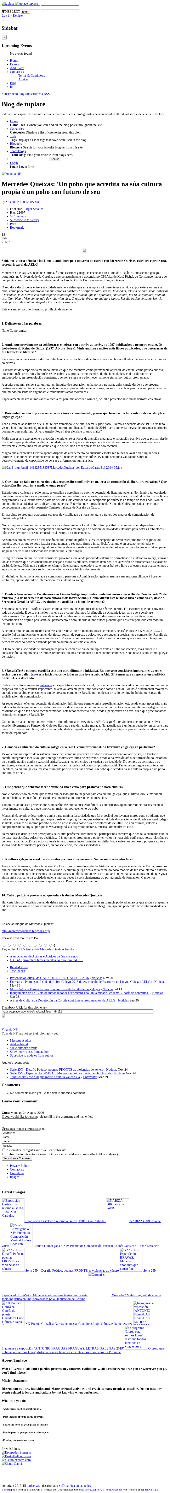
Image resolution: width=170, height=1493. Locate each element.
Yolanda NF (14, 201)
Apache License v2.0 (92, 1489)
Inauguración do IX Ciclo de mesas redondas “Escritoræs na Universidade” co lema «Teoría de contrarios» (79, 993)
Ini (11, 86)
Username (23, 1128)
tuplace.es (33, 1485)
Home (14, 60)
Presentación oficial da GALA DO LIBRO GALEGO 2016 (49, 978)
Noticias (96, 978)
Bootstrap (7, 1489)
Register (18, 15)
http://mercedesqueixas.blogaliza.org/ (26, 931)
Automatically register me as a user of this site (36, 1150)
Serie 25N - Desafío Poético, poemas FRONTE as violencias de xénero (56, 1069)
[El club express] (16, 1460)
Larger (27, 209)
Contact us (17, 72)
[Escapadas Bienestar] (17, 1452)
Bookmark (17, 227)
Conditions (17, 1173)
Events (14, 64)
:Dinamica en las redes (76, 1485)
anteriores (46, 685)
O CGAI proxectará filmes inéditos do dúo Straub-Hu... (46, 960)
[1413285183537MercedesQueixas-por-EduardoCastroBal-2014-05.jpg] (62, 467)
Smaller (38, 209)
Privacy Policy (19, 1165)
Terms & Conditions (31, 75)
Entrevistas (33, 201)
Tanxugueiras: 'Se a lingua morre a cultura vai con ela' (45, 1077)
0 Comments (18, 216)
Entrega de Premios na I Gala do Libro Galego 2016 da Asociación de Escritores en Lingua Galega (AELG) (81, 981)
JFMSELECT (11, 11)
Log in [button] (6, 15)
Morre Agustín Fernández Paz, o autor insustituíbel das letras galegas (55, 989)
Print (13, 224)
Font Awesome (114, 1489)
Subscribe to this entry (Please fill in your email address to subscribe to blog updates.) (62, 1154)
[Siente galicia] (12, 1463)
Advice (23, 79)
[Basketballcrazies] (16, 1456)
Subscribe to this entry (24, 220)
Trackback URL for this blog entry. (24, 1007)
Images (14, 1177)
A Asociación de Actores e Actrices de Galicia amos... (45, 956)
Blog (13, 83)
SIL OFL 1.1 (151, 1489)
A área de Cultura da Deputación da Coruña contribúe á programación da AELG (62, 1000)
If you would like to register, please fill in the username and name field (47, 1116)
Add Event (17, 68)
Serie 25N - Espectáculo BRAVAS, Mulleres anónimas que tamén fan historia (61, 1073)
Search (55, 159)
